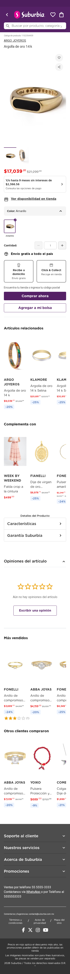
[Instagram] (38, 930)
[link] (15, 373)
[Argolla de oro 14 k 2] (22, 155)
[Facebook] (23, 930)
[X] (30, 930)
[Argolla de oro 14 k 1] (10, 155)
